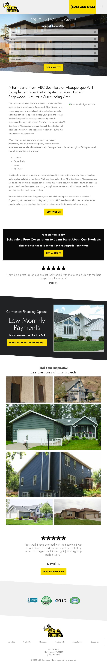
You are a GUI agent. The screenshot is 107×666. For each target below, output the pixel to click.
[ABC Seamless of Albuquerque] (11, 6)
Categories (95, 642)
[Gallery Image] (29, 389)
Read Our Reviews (53, 571)
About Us (11, 642)
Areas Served (77, 642)
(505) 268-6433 (83, 6)
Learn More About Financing (26, 342)
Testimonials (59, 642)
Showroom (43, 642)
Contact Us (53, 211)
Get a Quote (53, 253)
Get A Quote (53, 67)
